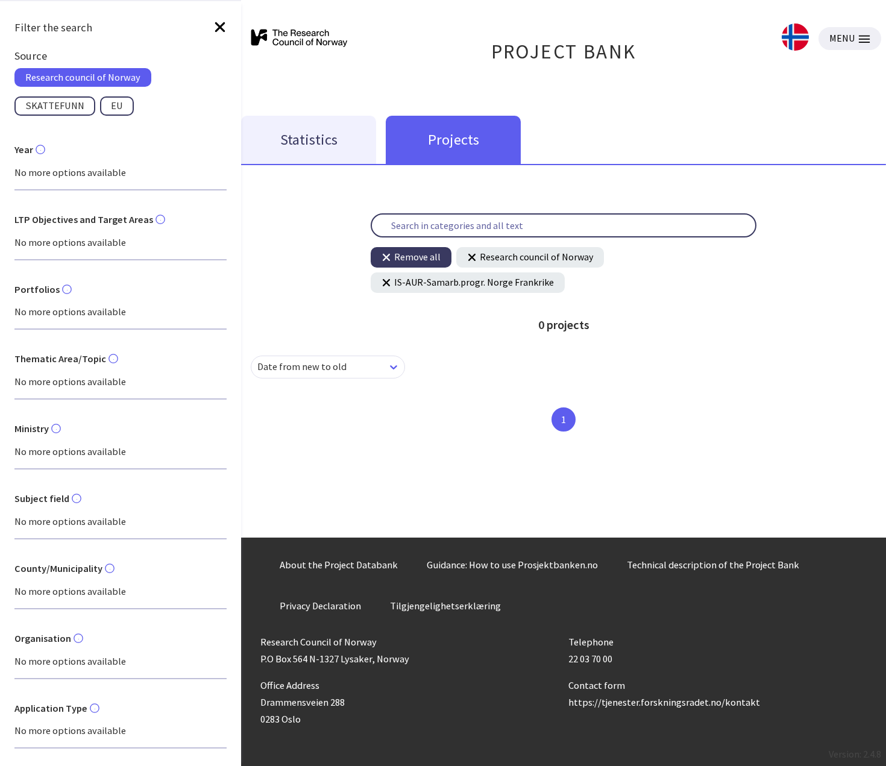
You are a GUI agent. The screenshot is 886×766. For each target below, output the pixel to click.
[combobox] (258, 366)
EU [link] (117, 105)
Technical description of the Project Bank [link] (713, 565)
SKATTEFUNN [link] (54, 105)
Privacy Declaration (320, 606)
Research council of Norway (536, 257)
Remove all (417, 257)
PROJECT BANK (563, 51)
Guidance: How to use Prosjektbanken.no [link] (512, 565)
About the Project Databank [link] (339, 565)
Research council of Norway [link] (82, 77)
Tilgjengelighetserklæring (445, 606)
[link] (795, 38)
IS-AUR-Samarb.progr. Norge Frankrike (474, 282)
